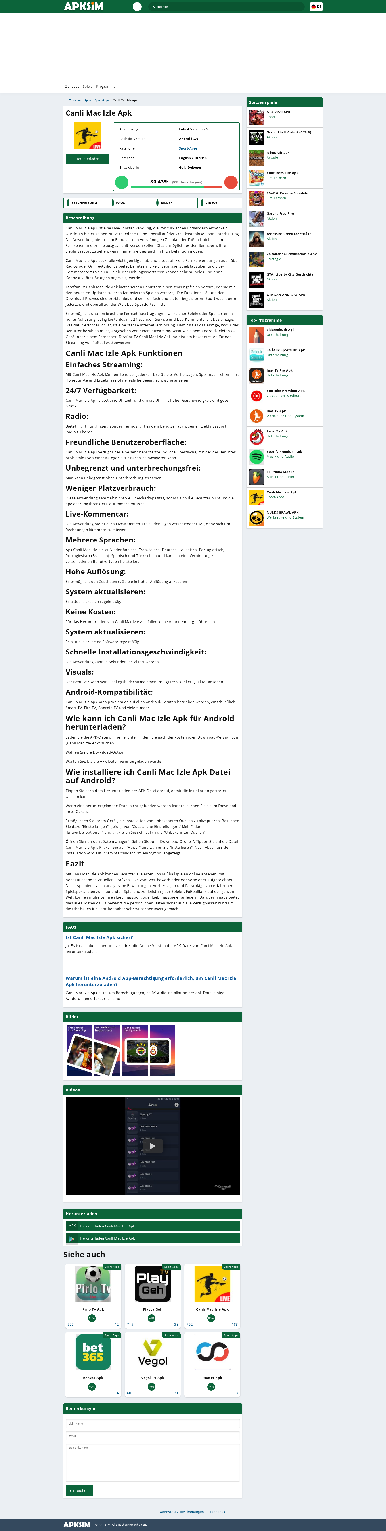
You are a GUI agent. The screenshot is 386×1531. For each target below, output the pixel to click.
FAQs (120, 202)
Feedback (217, 1511)
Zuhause (72, 86)
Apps (87, 100)
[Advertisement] (193, 48)
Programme (106, 86)
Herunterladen (87, 158)
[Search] (301, 4)
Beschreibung (84, 202)
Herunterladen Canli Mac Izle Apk (102, 1225)
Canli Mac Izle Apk (125, 100)
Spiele (88, 86)
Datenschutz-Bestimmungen (181, 1511)
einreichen (79, 1490)
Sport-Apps (102, 100)
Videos (212, 202)
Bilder (166, 202)
